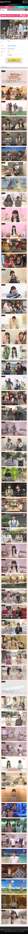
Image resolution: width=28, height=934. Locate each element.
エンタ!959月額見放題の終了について (14, 4)
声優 (4, 10)
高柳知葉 (9, 45)
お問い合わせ (8, 929)
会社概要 (2, 929)
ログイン (14, 60)
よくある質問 (20, 931)
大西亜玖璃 (14, 45)
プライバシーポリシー (17, 929)
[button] (26, 21)
